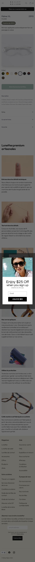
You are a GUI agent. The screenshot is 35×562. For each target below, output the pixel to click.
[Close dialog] (30, 259)
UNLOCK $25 (17, 299)
